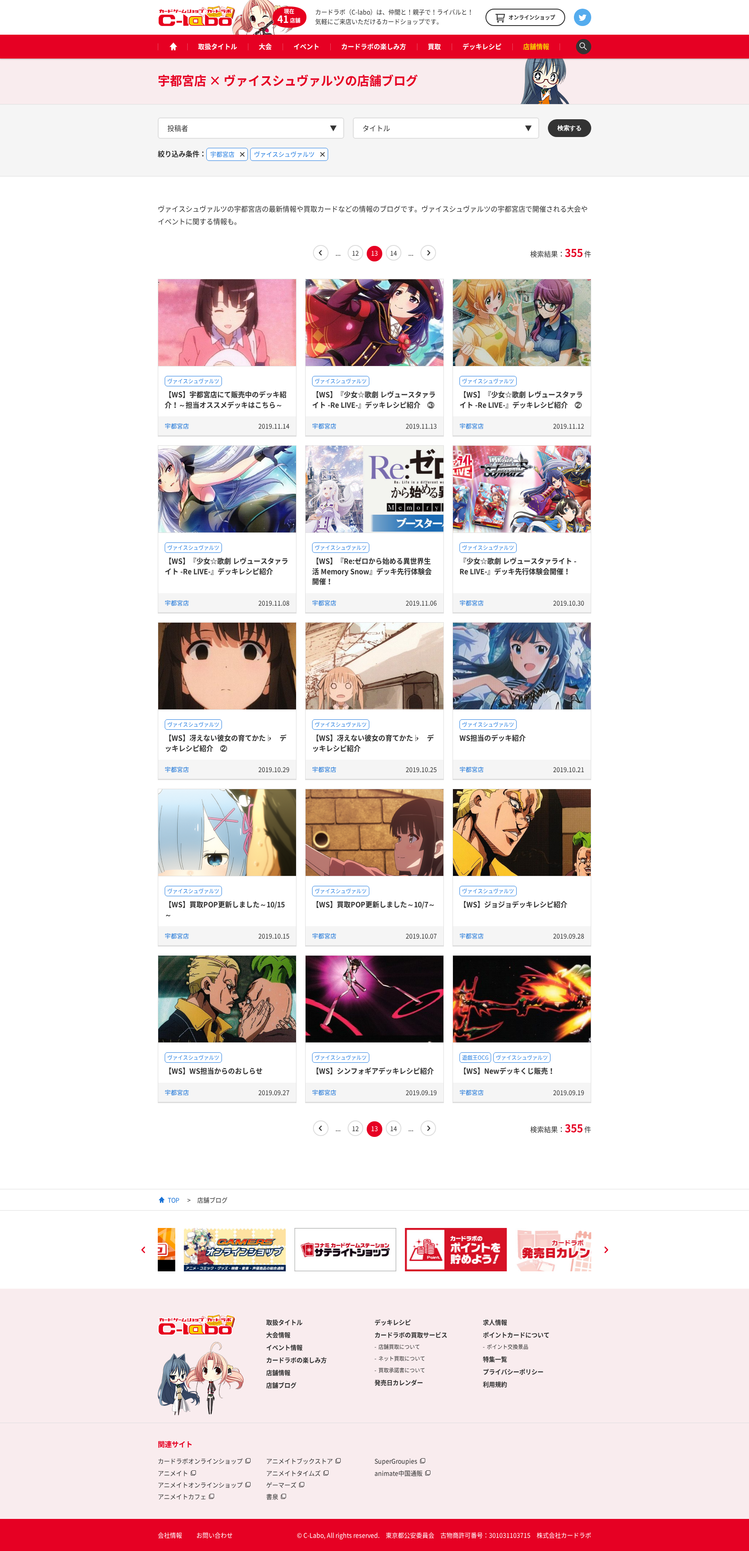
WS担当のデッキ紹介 (492, 737)
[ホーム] (172, 47)
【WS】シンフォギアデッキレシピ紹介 (373, 1070)
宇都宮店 (177, 425)
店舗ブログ (281, 1385)
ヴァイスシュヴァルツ (193, 381)
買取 (434, 46)
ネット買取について (401, 1358)
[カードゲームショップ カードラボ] (197, 22)
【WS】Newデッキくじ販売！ (507, 1070)
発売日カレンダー (398, 1382)
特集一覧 (495, 1359)
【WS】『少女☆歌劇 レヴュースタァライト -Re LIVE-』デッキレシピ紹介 (226, 565)
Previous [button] (143, 1251)
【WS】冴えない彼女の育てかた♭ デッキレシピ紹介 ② (226, 742)
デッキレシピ (482, 46)
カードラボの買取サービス (410, 1334)
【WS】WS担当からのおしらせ (214, 1070)
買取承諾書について (401, 1370)
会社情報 (170, 1535)
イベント (306, 46)
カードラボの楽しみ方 (373, 46)
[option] (209, 1249)
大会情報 (278, 1334)
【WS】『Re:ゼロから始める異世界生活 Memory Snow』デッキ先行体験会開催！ (372, 570)
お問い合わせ (214, 1535)
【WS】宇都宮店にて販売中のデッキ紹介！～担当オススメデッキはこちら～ (226, 399)
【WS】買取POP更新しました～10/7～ (373, 904)
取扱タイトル (217, 46)
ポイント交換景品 (507, 1347)
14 (393, 252)
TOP (173, 1199)
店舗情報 (536, 46)
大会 (265, 46)
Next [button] (606, 1251)
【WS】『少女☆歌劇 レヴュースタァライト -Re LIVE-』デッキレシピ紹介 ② (521, 399)
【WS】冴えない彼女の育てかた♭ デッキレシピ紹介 (373, 742)
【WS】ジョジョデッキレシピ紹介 (513, 904)
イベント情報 (284, 1347)
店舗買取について (399, 1347)
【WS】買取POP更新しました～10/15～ (225, 909)
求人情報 (495, 1322)
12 (355, 252)
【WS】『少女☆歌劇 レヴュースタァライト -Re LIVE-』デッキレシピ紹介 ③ (374, 399)
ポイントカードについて (516, 1334)
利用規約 (495, 1384)
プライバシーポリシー (513, 1371)
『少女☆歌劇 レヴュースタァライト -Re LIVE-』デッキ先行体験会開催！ (517, 565)
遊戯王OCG (475, 1057)
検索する (569, 127)
